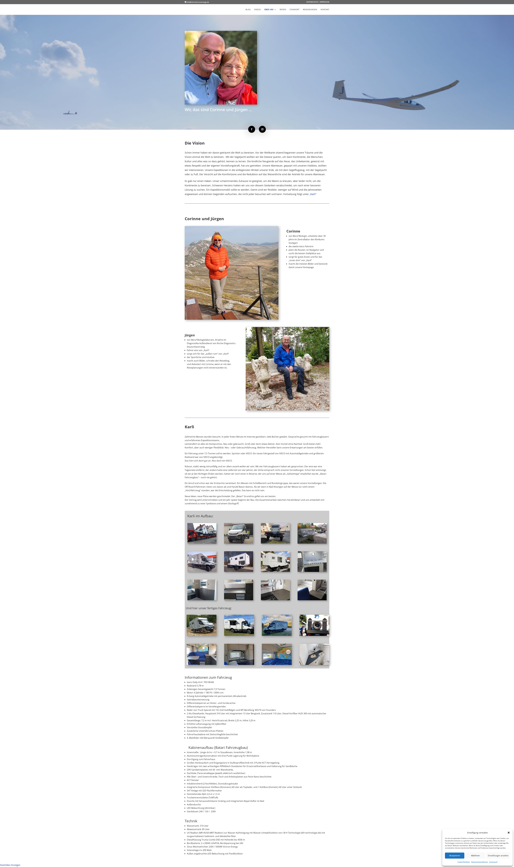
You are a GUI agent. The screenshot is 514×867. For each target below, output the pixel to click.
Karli (312, 194)
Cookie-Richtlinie (464, 862)
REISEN (283, 10)
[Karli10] (238, 599)
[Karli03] (275, 542)
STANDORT (294, 10)
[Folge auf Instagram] (262, 129)
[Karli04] (312, 542)
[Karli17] (201, 664)
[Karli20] (314, 664)
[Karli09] (201, 599)
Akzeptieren (454, 855)
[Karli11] (275, 599)
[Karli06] (238, 571)
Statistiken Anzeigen (10, 865)
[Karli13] (201, 635)
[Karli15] (314, 635)
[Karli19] (277, 664)
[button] (508, 832)
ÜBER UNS (268, 10)
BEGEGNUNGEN (310, 10)
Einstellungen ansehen (498, 855)
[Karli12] (312, 599)
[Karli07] (275, 571)
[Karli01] (201, 542)
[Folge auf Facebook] (251, 129)
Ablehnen (475, 855)
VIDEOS (257, 10)
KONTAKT (325, 10)
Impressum (493, 862)
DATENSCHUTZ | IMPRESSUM (317, 2)
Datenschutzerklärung (479, 862)
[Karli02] (238, 542)
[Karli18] (239, 664)
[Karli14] (239, 635)
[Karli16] (277, 635)
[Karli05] (201, 571)
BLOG (248, 10)
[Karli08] (312, 571)
